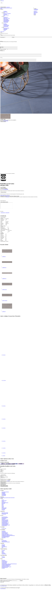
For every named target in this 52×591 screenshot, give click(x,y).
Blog (4, 15)
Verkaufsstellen (5, 28)
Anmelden (21, 580)
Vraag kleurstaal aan (3, 588)
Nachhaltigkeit (5, 24)
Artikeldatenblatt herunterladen (4, 486)
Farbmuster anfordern (3, 121)
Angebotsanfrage (6, 22)
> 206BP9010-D (4, 278)
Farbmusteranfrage (6, 21)
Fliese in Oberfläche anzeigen (4, 485)
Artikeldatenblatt (3, 212)
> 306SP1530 (3, 311)
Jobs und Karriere (6, 26)
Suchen (13, 37)
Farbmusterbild (7, 212)
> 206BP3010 (4, 256)
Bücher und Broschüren (7, 18)
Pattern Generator (6, 19)
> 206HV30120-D (4, 289)
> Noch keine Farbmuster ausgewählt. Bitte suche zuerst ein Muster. (6, 8)
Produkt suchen (36, 9)
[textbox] (4, 33)
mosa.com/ (8, 480)
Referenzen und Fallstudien (7, 13)
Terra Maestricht (5, 120)
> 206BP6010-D (4, 267)
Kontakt (5, 30)
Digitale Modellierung (6, 20)
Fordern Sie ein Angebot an (6, 195)
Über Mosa (5, 23)
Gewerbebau (5, 14)
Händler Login (2, 31)
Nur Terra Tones (3, 474)
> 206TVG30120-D (4, 300)
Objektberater (5, 29)
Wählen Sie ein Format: (3, 475)
